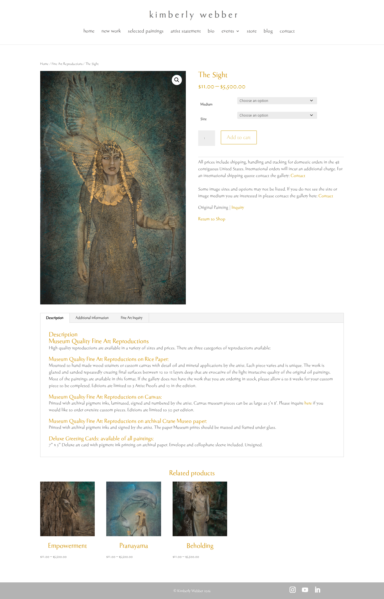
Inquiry (238, 207)
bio (211, 31)
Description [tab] (54, 318)
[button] (177, 80)
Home (44, 64)
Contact (298, 175)
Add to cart (239, 137)
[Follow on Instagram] (292, 590)
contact (287, 31)
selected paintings (146, 31)
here (308, 403)
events (228, 31)
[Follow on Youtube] (305, 590)
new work (111, 31)
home (88, 31)
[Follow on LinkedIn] (317, 590)
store (252, 31)
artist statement (186, 31)
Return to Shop (211, 219)
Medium (206, 104)
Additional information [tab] (92, 318)
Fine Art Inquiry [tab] (132, 318)
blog (268, 31)
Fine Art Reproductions (67, 64)
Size (203, 119)
